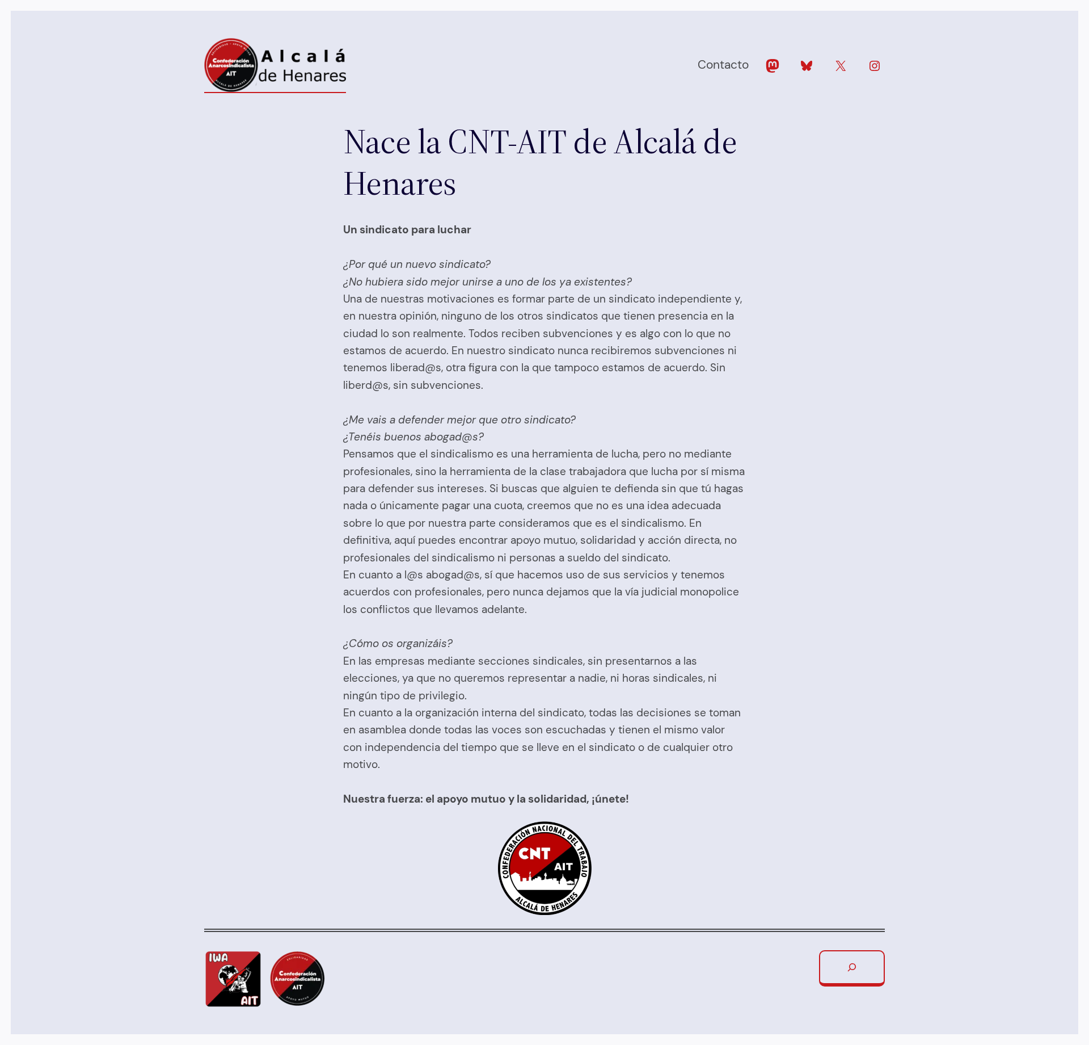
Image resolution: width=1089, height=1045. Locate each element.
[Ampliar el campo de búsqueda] (852, 968)
